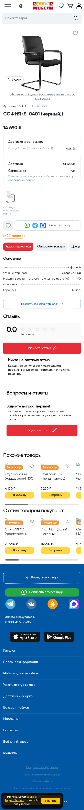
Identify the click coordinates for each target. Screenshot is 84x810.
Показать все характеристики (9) (42, 304)
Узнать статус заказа (19, 685)
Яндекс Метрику (14, 800)
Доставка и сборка (18, 696)
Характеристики (18, 246)
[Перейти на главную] (43, 6)
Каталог (9, 650)
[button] (21, 6)
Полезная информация (21, 662)
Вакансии (10, 730)
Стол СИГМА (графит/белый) (16, 532)
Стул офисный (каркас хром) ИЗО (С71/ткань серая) (19, 477)
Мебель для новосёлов (21, 673)
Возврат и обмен (16, 707)
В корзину (19, 495)
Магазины (11, 719)
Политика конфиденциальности (42, 774)
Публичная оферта (42, 781)
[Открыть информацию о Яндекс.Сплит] (49, 236)
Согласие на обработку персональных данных (42, 788)
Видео (16, 79)
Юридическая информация (42, 767)
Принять (50, 800)
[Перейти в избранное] (61, 7)
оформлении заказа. (22, 180)
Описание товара (51, 246)
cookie (30, 797)
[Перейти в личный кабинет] (79, 7)
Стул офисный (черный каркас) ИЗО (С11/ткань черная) (53, 477)
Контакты (10, 753)
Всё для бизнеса (16, 742)
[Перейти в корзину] (70, 7)
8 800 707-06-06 (18, 622)
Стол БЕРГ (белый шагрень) (54, 532)
